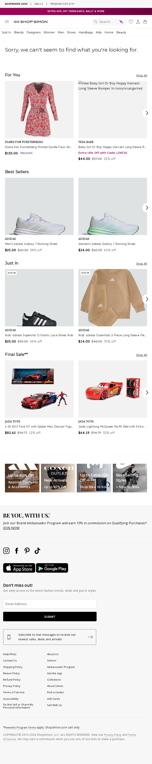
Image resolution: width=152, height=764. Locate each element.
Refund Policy (12, 679)
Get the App (54, 673)
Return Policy (11, 673)
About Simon (55, 686)
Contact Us (10, 660)
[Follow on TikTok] (37, 553)
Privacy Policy (12, 686)
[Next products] (147, 113)
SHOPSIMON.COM (16, 4)
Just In (6, 32)
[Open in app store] (19, 571)
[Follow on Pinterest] (27, 553)
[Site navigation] (7, 22)
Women (49, 32)
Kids (99, 32)
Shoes (71, 32)
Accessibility (11, 699)
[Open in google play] (52, 571)
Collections (54, 679)
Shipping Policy (12, 667)
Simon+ (51, 660)
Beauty (121, 32)
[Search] (109, 21)
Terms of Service (14, 692)
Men (61, 32)
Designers (34, 32)
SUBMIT (49, 617)
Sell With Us (54, 705)
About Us (53, 654)
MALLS (39, 4)
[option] (39, 118)
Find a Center (55, 692)
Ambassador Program (61, 667)
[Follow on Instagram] (6, 553)
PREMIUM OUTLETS (62, 4)
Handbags (86, 32)
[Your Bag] (145, 22)
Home (108, 32)
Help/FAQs (10, 654)
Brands (19, 32)
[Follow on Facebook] (17, 553)
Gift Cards (53, 699)
